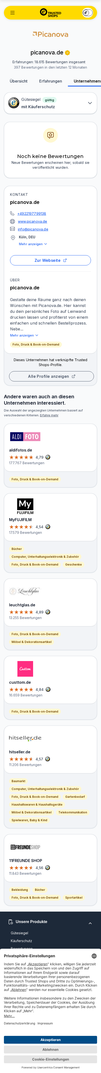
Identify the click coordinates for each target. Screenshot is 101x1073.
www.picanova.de (32, 221)
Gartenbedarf (75, 797)
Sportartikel (73, 897)
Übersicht (18, 81)
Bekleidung (20, 890)
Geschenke (73, 564)
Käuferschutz (21, 941)
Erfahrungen (50, 81)
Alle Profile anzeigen (48, 376)
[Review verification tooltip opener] (67, 53)
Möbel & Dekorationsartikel (31, 642)
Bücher (17, 549)
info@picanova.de (33, 229)
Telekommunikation (72, 812)
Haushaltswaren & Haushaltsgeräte (37, 804)
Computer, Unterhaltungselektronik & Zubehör (45, 556)
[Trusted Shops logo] (50, 12)
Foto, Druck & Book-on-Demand (36, 344)
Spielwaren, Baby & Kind (29, 820)
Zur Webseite (48, 260)
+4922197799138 (31, 213)
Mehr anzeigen (31, 244)
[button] (12, 12)
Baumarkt (18, 781)
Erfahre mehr (49, 415)
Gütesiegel (19, 933)
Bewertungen (22, 949)
